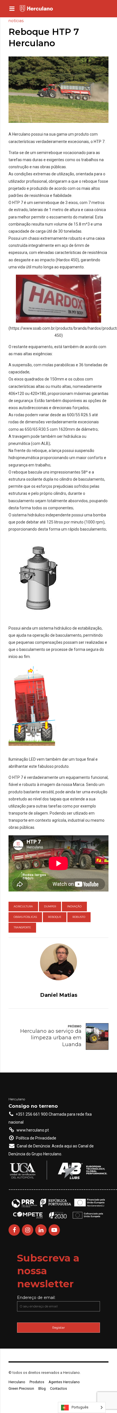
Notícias (16, 20)
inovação (74, 906)
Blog (42, 1388)
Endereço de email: (36, 1297)
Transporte (22, 927)
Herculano (17, 1382)
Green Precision (21, 1388)
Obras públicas (25, 916)
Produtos (37, 1382)
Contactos (58, 1388)
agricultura (23, 906)
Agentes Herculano (64, 1382)
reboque (54, 916)
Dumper (50, 906)
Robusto (78, 916)
